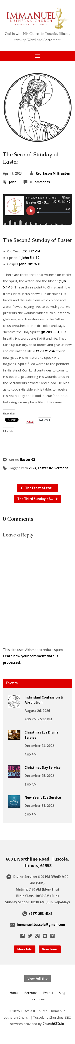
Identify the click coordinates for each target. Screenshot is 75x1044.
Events (48, 993)
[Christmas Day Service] (14, 775)
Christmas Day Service (42, 767)
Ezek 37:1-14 (44, 351)
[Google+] (37, 936)
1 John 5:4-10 (29, 258)
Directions (50, 949)
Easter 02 (27, 459)
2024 (32, 468)
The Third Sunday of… (35, 499)
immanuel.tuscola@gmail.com (41, 924)
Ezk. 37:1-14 (30, 251)
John (12, 182)
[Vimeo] (45, 936)
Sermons (61, 468)
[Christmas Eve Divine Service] (14, 737)
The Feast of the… (39, 488)
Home (14, 993)
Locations (37, 999)
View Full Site (38, 978)
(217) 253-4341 (40, 914)
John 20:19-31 (30, 264)
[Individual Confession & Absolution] (14, 705)
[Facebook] (22, 936)
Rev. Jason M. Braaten (53, 173)
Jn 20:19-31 (50, 332)
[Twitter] (30, 936)
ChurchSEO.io (53, 1024)
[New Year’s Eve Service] (14, 805)
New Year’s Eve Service (43, 797)
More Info (24, 949)
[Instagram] (52, 936)
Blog (62, 993)
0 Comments (40, 182)
